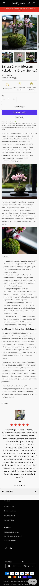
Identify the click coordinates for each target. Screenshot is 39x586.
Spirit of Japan (13, 581)
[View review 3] (19, 485)
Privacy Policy (9, 506)
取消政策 (34, 584)
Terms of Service (10, 511)
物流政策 (20, 584)
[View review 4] (21, 485)
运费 (15, 77)
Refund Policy (9, 520)
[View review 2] (17, 485)
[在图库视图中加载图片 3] (31, 57)
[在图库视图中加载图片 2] (19, 57)
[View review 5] (24, 485)
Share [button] (6, 403)
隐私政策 (6, 584)
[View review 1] (14, 485)
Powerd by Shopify (22, 581)
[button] (4, 3)
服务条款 (13, 584)
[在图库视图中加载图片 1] (7, 57)
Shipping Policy (9, 515)
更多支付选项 (19, 117)
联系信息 (27, 584)
